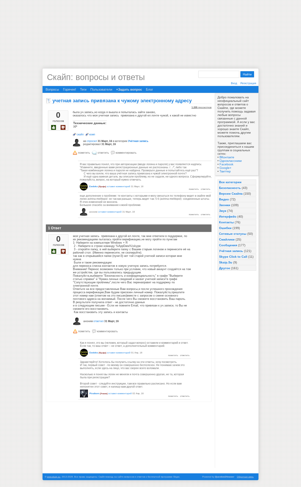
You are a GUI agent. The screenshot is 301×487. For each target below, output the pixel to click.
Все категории (230, 182)
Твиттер (225, 171)
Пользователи (101, 89)
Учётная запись (231, 251)
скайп (80, 134)
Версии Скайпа (231, 193)
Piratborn (94, 393)
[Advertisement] (150, 31)
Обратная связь (245, 477)
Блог (149, 89)
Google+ (225, 168)
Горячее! (69, 89)
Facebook (226, 164)
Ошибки (225, 228)
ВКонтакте (226, 157)
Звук (222, 211)
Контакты (226, 222)
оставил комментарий (118, 186)
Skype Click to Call (233, 256)
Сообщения (228, 245)
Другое (224, 268)
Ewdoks (93, 186)
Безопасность (230, 188)
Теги (83, 89)
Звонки (224, 205)
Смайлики (227, 239)
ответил (98, 321)
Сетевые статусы (232, 233)
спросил (92, 141)
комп (92, 134)
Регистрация (248, 83)
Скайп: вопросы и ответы (96, 77)
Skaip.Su (225, 262)
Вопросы (52, 89)
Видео (224, 199)
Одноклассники (230, 160)
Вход (234, 83)
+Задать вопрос (129, 89)
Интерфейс (227, 216)
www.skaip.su (53, 477)
